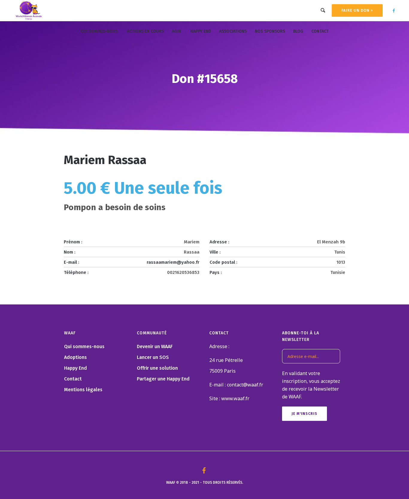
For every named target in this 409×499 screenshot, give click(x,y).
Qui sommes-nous (84, 346)
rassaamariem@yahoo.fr (173, 262)
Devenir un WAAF (155, 346)
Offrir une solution (157, 368)
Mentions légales (83, 389)
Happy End (75, 368)
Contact (73, 379)
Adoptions (75, 357)
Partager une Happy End (163, 379)
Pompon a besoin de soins (115, 207)
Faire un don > (357, 10)
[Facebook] (394, 11)
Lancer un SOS (153, 357)
